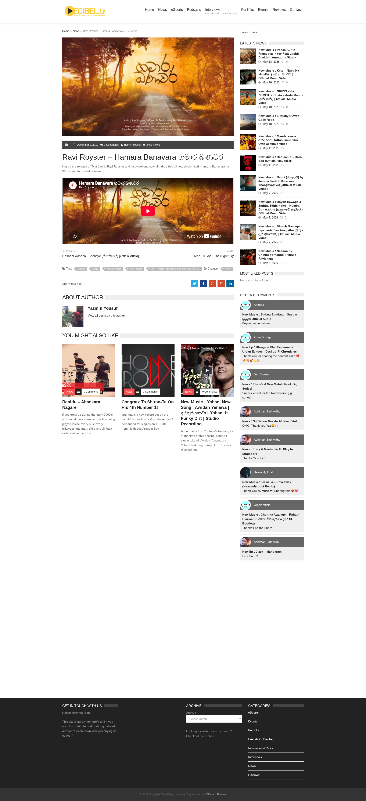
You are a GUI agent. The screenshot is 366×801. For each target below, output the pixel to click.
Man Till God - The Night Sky (214, 256)
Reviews (279, 9)
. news (81, 268)
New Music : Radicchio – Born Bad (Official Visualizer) (280, 158)
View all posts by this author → (108, 315)
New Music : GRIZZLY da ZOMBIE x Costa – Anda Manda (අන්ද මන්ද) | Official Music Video (280, 97)
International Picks (260, 748)
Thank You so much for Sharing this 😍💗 (270, 490)
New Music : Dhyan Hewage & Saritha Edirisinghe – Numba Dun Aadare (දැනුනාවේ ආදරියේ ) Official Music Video (280, 207)
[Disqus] (148, 516)
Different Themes (216, 794)
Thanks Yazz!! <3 (253, 458)
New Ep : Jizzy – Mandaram (261, 551)
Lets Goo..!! (250, 556)
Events (263, 9)
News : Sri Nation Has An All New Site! (269, 421)
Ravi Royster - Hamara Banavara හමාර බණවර (175, 268)
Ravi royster (135, 268)
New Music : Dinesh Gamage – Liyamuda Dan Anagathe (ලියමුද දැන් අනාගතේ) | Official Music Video (281, 232)
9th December (114, 268)
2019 (95, 268)
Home (149, 9)
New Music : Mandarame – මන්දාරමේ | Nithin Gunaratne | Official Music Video (279, 139)
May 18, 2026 (271, 61)
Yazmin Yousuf (132, 144)
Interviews (221, 11)
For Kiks (247, 9)
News (162, 9)
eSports (177, 9)
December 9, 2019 (87, 144)
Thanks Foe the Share (257, 528)
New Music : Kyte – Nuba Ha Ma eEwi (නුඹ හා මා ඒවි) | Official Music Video (278, 74)
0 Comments (111, 144)
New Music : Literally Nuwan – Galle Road (280, 117)
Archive (191, 712)
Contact (296, 9)
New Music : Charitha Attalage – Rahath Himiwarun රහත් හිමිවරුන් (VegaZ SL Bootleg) (270, 519)
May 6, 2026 (270, 262)
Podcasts (194, 9)
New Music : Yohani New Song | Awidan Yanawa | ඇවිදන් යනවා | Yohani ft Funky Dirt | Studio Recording (206, 413)
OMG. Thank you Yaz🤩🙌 (260, 425)
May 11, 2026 (271, 148)
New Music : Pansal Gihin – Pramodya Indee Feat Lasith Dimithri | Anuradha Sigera (278, 53)
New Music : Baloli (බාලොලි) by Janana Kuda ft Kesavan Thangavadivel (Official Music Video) (281, 183)
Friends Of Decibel (260, 739)
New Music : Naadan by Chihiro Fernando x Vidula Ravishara (277, 254)
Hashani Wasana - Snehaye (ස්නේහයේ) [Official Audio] (100, 256)
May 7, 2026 (270, 193)
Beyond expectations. (256, 323)
